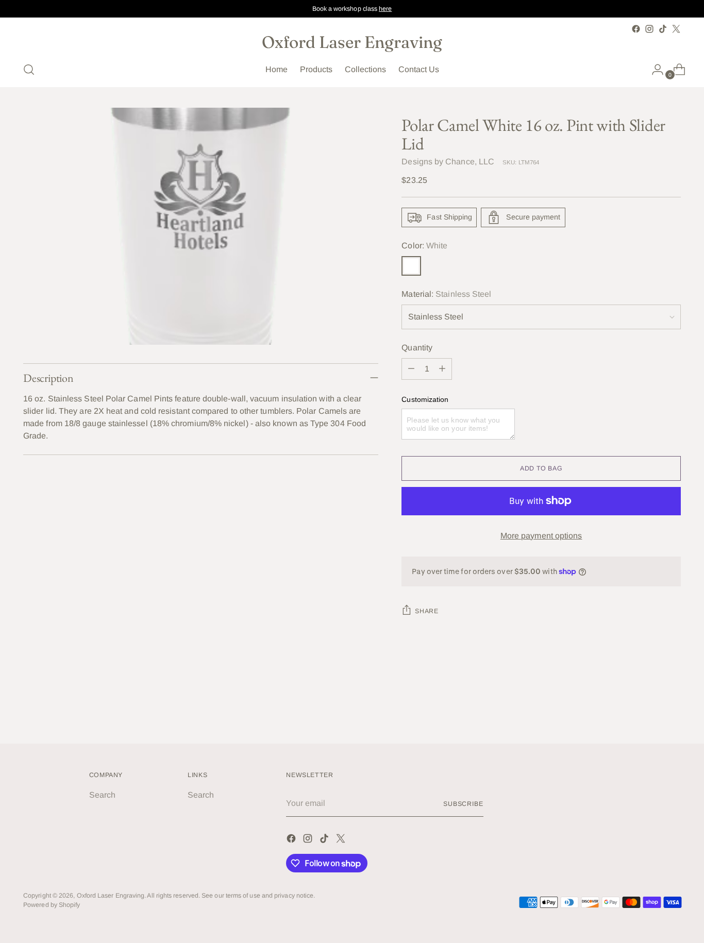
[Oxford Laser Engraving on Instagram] (649, 28)
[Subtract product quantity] (411, 369)
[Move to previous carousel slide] (648, 708)
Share (426, 611)
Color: (424, 245)
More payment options (541, 535)
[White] (411, 266)
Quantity (416, 347)
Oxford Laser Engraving (111, 895)
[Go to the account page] (653, 69)
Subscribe (463, 803)
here (385, 8)
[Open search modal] (29, 69)
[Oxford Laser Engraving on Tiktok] (662, 28)
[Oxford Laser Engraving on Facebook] (636, 28)
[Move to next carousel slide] (672, 707)
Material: (446, 294)
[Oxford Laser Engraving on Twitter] (676, 28)
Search (102, 794)
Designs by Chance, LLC (447, 161)
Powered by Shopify (51, 904)
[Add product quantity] (442, 369)
